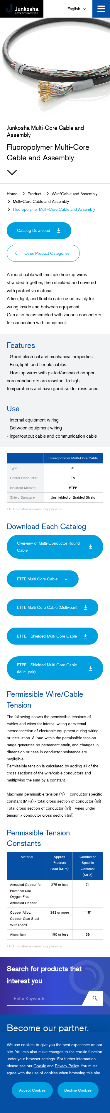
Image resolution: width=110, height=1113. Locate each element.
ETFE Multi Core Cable (37, 578)
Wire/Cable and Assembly (74, 193)
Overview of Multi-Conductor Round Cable (48, 547)
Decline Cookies (78, 1090)
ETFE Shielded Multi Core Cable (47, 635)
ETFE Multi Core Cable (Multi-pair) (47, 607)
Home (12, 193)
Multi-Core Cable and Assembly (41, 201)
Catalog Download (33, 230)
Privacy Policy (67, 1065)
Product (34, 193)
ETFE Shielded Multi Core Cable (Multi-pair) (47, 668)
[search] (96, 998)
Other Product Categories (47, 253)
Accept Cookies (32, 1090)
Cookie (39, 1065)
